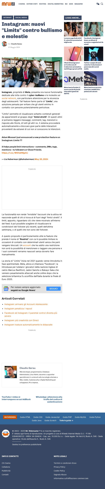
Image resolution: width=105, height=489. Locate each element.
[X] (42, 43)
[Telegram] (59, 43)
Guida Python (95, 417)
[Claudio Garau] (5, 43)
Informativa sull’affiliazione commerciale (71, 478)
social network (9, 98)
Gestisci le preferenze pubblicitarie (26, 444)
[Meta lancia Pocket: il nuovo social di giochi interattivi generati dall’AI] (73, 78)
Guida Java (36, 420)
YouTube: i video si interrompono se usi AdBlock (16, 398)
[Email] (59, 49)
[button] (102, 3)
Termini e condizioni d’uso (65, 463)
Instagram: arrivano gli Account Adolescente (26, 304)
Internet (7, 17)
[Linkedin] (47, 43)
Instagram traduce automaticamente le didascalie (28, 324)
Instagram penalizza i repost (18, 308)
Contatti (5, 474)
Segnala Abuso (60, 474)
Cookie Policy (59, 470)
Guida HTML (25, 417)
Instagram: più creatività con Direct (21, 320)
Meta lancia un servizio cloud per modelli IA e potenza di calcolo (92, 89)
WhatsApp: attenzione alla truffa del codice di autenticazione (49, 399)
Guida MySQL (80, 417)
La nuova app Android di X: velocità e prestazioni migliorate (73, 40)
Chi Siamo (6, 463)
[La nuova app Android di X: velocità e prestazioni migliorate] (73, 29)
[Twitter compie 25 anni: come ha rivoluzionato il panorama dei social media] (93, 54)
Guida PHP (67, 417)
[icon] (98, 4)
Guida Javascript (52, 417)
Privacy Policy (59, 467)
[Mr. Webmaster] (6, 433)
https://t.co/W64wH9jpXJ (15, 153)
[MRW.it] (8, 4)
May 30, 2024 (41, 159)
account (27, 245)
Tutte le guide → (66, 420)
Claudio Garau (16, 44)
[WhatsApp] (53, 43)
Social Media (21, 17)
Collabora (6, 467)
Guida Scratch (50, 420)
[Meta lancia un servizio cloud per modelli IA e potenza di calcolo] (93, 78)
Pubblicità (6, 470)
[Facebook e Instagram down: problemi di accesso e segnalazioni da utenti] (93, 29)
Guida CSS (37, 417)
